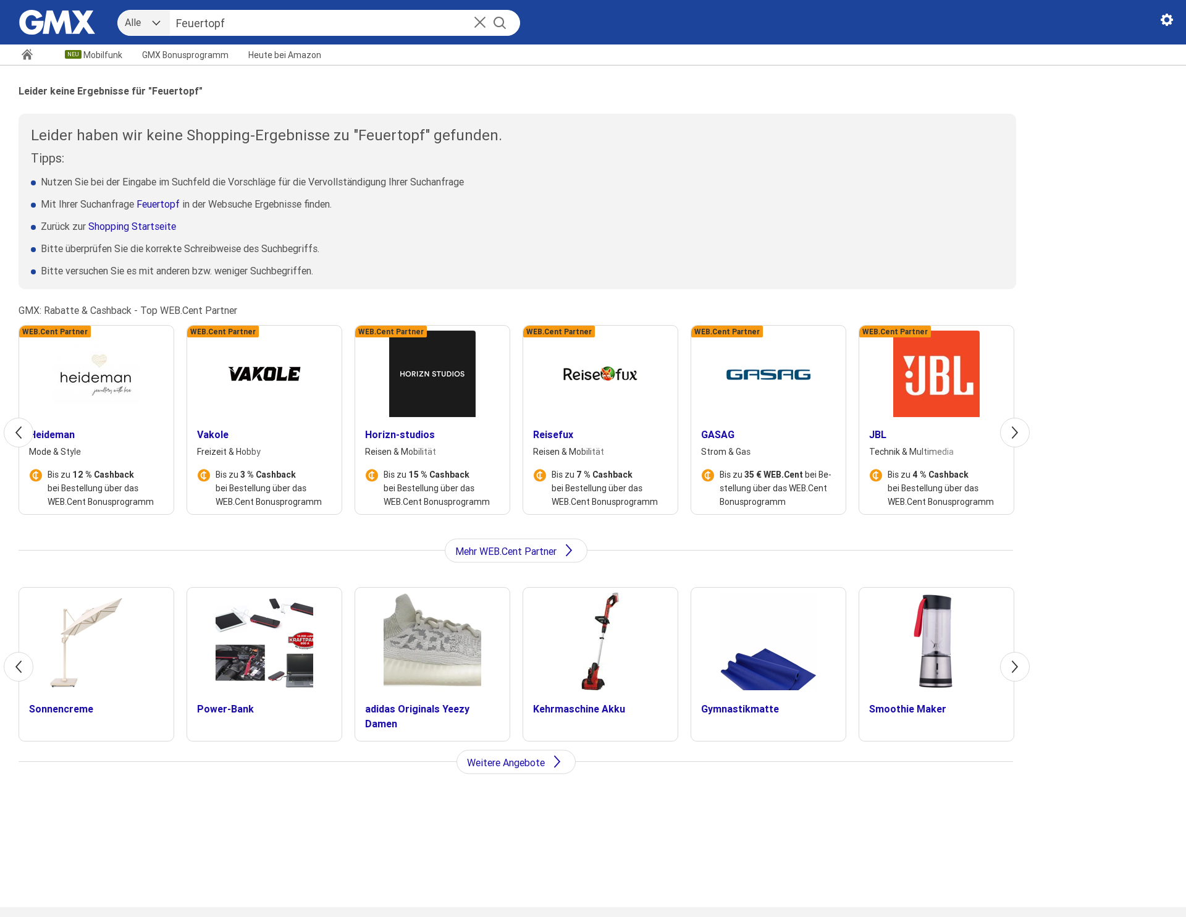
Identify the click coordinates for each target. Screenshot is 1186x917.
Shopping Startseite (132, 226)
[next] (1015, 432)
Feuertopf (158, 204)
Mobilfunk (102, 55)
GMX (185, 55)
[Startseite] (32, 55)
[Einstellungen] (1167, 22)
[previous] (18, 432)
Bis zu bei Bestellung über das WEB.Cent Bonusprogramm (101, 488)
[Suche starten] (499, 23)
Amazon (284, 55)
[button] (480, 23)
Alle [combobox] (133, 22)
